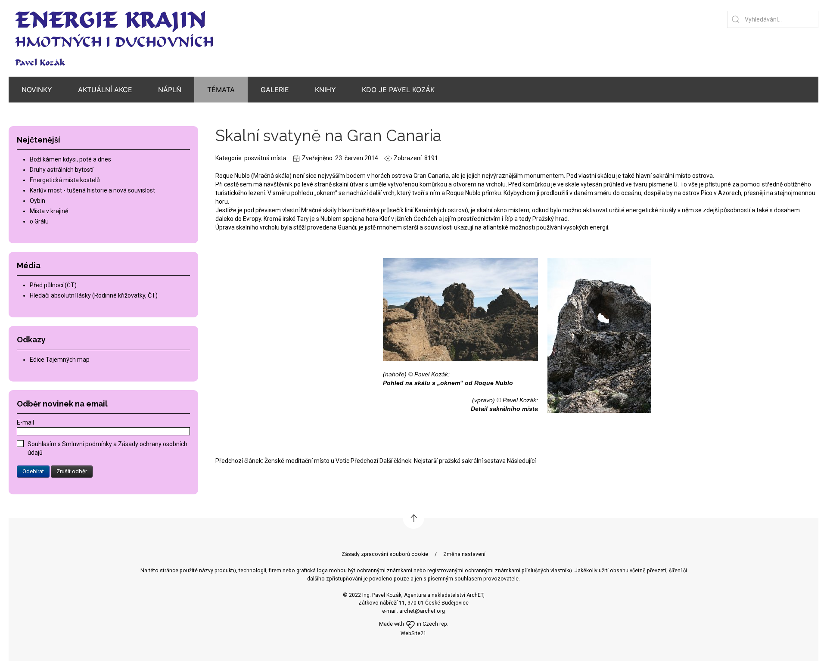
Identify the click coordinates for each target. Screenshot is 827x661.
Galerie (275, 89)
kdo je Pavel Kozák (398, 89)
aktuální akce (105, 89)
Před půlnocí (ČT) (53, 285)
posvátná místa (265, 158)
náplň (169, 89)
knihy (325, 89)
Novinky (37, 89)
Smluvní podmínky (87, 444)
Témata (221, 89)
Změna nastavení (464, 554)
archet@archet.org (422, 611)
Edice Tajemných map (60, 359)
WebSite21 (413, 633)
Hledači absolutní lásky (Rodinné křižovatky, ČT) (94, 295)
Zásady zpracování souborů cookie (385, 554)
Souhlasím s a (107, 448)
